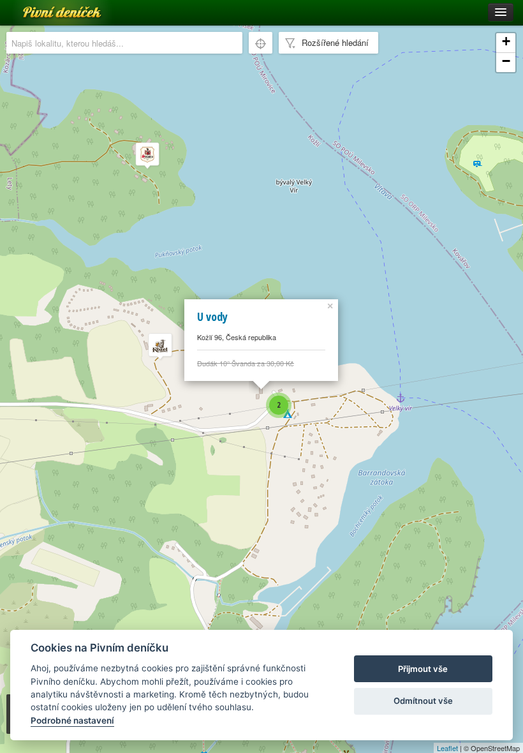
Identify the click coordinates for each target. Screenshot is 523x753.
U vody (212, 316)
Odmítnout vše (423, 701)
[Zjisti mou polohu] (260, 43)
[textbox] (124, 43)
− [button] (506, 61)
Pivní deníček (48, 7)
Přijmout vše (423, 669)
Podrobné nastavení (72, 720)
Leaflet (447, 748)
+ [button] (506, 41)
